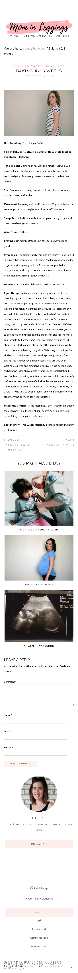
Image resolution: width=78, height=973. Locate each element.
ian (32, 66)
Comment (10, 681)
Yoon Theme (30, 966)
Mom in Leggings (39, 29)
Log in (39, 920)
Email (7, 731)
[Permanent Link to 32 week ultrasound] (39, 617)
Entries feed (39, 929)
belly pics (21, 66)
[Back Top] (71, 967)
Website (8, 747)
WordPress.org (39, 946)
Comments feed (39, 937)
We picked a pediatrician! (39, 529)
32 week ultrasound (39, 646)
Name (8, 715)
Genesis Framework (51, 966)
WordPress (10, 968)
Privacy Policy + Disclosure (39, 898)
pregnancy (43, 66)
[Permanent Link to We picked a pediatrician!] (39, 499)
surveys (58, 66)
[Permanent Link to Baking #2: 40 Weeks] (39, 558)
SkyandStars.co (49, 964)
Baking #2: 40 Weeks (39, 584)
